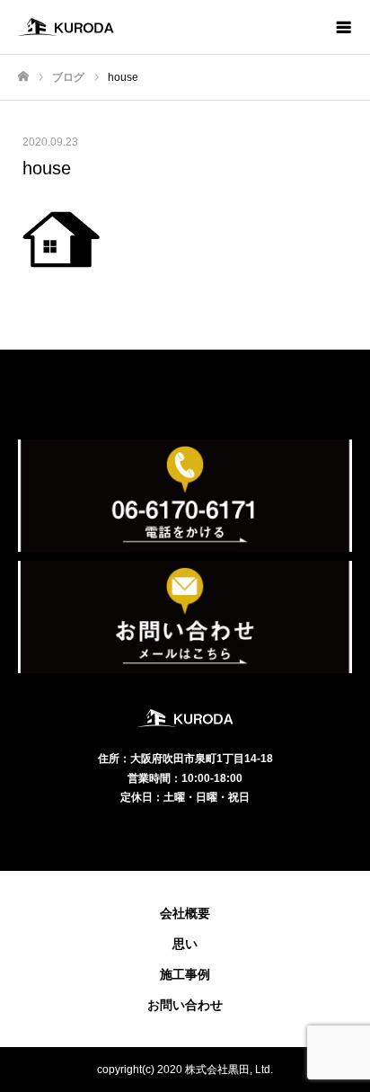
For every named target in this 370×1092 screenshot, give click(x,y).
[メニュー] (343, 27)
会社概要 (185, 913)
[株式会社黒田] (167, 27)
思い (185, 944)
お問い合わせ (185, 1005)
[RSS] (185, 835)
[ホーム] (23, 77)
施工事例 (185, 974)
